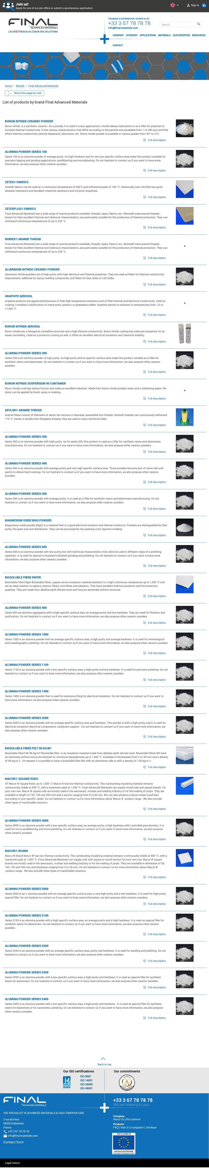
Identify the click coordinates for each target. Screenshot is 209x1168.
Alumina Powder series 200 (26, 353)
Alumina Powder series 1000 (26, 634)
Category (132, 35)
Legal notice (12, 1163)
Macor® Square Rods (21, 779)
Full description (157, 140)
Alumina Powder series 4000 (26, 820)
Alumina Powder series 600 (26, 547)
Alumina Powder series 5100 (26, 915)
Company (118, 35)
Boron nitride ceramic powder (29, 121)
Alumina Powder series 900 (26, 608)
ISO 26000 (86, 1084)
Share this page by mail (27, 93)
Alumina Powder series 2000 (26, 718)
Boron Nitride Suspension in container (35, 383)
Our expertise (181, 35)
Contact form (13, 1142)
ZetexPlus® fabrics (20, 209)
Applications (148, 35)
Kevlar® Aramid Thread (23, 410)
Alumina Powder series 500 (26, 494)
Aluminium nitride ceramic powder (32, 269)
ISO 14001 (86, 1080)
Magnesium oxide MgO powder (28, 520)
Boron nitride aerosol (22, 326)
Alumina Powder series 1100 (26, 665)
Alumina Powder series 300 (26, 437)
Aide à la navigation (132, 1127)
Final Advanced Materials (24, 1101)
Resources (199, 35)
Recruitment (133, 1119)
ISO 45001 (86, 1088)
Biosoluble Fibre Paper (23, 577)
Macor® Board (16, 851)
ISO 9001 (85, 1076)
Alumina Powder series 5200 (26, 946)
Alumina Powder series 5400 (26, 999)
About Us (119, 1119)
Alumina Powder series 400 (26, 463)
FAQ (116, 1127)
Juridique (151, 1127)
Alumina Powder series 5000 (26, 889)
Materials (164, 35)
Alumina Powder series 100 (26, 152)
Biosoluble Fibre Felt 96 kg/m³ (28, 748)
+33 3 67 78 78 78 (129, 23)
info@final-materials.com (23, 1136)
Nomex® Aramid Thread (23, 239)
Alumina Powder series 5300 (26, 972)
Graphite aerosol (19, 296)
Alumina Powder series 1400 (26, 691)
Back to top (104, 1064)
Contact (118, 45)
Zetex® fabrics (16, 182)
